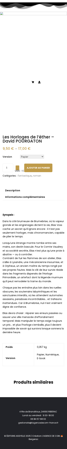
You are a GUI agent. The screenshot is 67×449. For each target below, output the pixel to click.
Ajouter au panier (38, 167)
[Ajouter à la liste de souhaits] (17, 167)
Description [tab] (12, 190)
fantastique (25, 175)
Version (7, 156)
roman (37, 175)
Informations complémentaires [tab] (25, 197)
